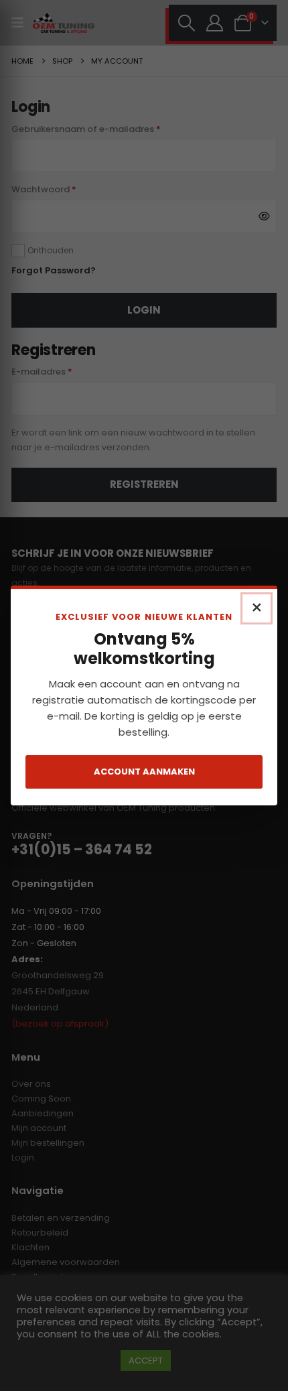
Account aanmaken (144, 771)
